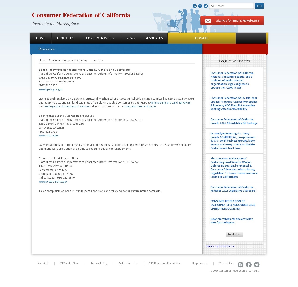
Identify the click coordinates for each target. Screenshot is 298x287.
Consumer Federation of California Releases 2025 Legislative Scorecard (233, 189)
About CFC (65, 38)
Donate (201, 38)
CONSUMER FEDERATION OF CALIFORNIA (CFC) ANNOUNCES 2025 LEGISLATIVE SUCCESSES (233, 204)
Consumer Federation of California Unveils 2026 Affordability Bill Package (234, 121)
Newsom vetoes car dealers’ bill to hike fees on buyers (232, 221)
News (130, 38)
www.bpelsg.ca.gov (51, 89)
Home (40, 38)
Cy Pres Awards (128, 263)
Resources (154, 38)
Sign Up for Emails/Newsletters (237, 20)
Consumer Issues (100, 38)
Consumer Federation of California (81, 14)
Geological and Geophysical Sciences (67, 106)
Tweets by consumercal (220, 246)
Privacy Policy (99, 263)
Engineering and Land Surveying (170, 102)
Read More (234, 234)
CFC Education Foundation (165, 263)
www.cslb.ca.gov (49, 135)
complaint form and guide (139, 106)
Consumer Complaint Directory (68, 60)
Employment (200, 263)
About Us (43, 263)
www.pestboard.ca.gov (53, 181)
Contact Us (226, 263)
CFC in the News (70, 263)
